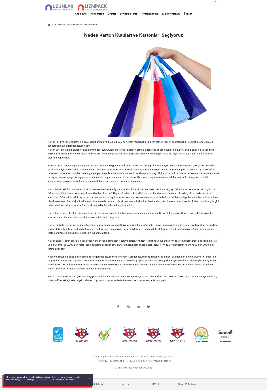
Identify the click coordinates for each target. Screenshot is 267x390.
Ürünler (112, 14)
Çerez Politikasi (187, 384)
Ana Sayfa (81, 14)
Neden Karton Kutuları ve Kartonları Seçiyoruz (76, 25)
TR (213, 2)
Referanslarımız (150, 14)
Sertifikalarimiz (128, 14)
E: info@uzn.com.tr (161, 361)
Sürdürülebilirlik (94, 384)
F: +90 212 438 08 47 (137, 361)
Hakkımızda (97, 14)
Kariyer (125, 384)
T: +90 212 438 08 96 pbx (110, 361)
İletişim (188, 14)
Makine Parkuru (171, 14)
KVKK (155, 384)
